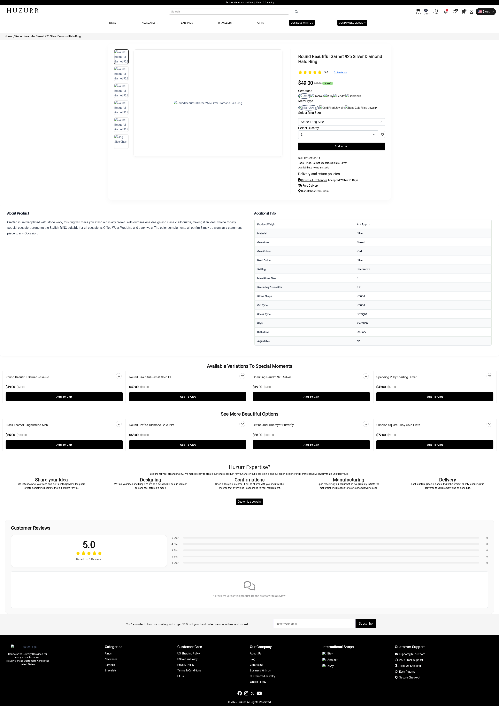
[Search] (351, 12)
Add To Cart (64, 396)
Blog (252, 659)
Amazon (332, 659)
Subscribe (366, 623)
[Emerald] (317, 96)
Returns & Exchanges (314, 180)
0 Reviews (340, 72)
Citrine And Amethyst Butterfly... (274, 425)
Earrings (187, 22)
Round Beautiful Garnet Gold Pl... (151, 377)
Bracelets (225, 22)
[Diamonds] (353, 96)
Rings (113, 22)
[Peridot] (339, 96)
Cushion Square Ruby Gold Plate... (399, 425)
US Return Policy (187, 659)
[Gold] (332, 107)
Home (9, 36)
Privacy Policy (185, 664)
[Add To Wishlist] (382, 134)
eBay (330, 666)
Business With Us (260, 670)
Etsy (330, 653)
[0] (454, 12)
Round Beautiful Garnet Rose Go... (28, 377)
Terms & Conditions (189, 670)
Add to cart (342, 146)
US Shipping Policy (188, 653)
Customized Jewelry (352, 22)
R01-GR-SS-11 (312, 158)
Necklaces (149, 22)
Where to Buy (258, 681)
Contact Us (256, 664)
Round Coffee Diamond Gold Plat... (152, 425)
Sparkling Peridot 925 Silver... (273, 377)
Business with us (302, 22)
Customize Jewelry (249, 501)
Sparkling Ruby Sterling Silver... (397, 377)
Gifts (261, 22)
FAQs (180, 676)
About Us (255, 653)
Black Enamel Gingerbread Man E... (29, 425)
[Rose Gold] (361, 107)
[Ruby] (328, 96)
